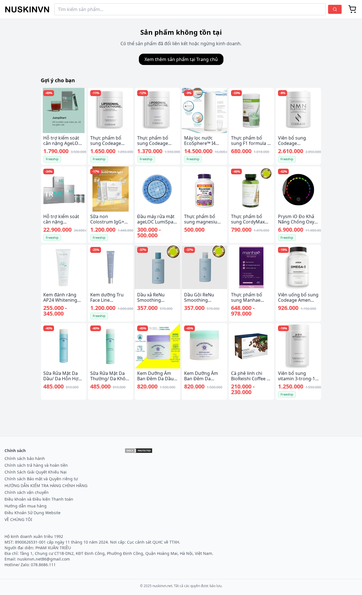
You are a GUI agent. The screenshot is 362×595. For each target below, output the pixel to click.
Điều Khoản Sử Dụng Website (33, 512)
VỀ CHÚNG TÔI (18, 519)
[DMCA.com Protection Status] (138, 450)
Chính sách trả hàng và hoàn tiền (36, 465)
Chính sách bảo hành (25, 458)
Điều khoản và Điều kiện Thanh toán (39, 499)
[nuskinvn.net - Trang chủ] (27, 9)
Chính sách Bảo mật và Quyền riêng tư (41, 478)
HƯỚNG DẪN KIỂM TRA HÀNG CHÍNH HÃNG (46, 485)
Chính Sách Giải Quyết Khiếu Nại (36, 472)
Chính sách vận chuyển (27, 492)
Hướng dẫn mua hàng (26, 506)
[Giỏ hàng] (352, 9)
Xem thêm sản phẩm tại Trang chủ (181, 59)
